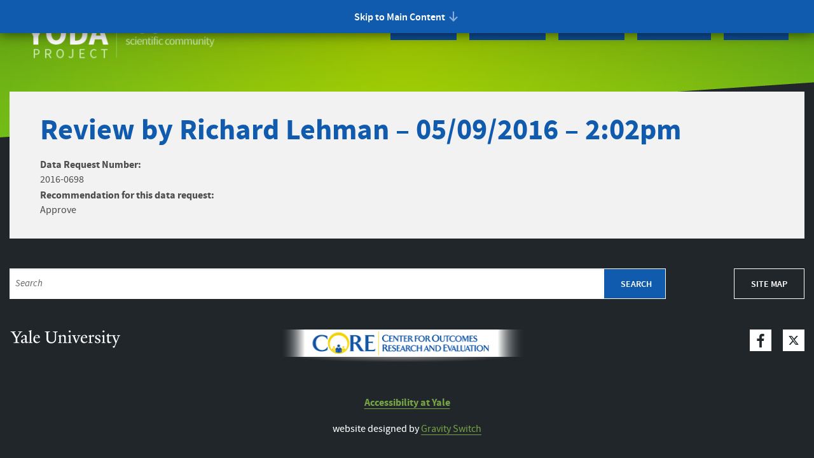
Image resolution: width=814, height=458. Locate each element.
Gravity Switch (451, 429)
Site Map (769, 284)
